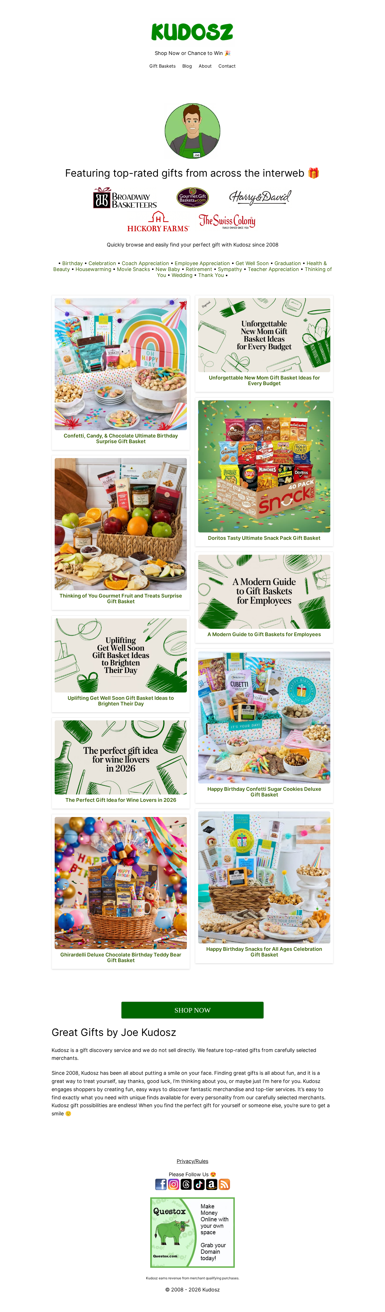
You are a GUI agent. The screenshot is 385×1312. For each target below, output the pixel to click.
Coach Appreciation (145, 263)
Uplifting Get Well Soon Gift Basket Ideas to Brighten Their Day (121, 701)
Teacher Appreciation (273, 269)
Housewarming (93, 269)
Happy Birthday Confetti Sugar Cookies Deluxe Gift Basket (264, 792)
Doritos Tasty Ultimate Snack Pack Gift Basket (264, 538)
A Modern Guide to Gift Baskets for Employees (264, 634)
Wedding (182, 275)
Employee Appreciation (202, 263)
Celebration (102, 263)
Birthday (72, 263)
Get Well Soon (252, 263)
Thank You (211, 275)
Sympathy (230, 269)
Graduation (288, 263)
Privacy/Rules (192, 1161)
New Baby (168, 269)
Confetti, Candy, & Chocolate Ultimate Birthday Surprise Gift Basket (121, 438)
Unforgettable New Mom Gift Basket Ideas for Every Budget (264, 380)
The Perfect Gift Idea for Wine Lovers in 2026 (120, 800)
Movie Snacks (133, 269)
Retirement (199, 269)
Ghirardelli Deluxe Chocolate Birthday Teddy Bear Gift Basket (120, 957)
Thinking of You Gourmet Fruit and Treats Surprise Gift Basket (120, 598)
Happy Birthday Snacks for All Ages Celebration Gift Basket (264, 952)
